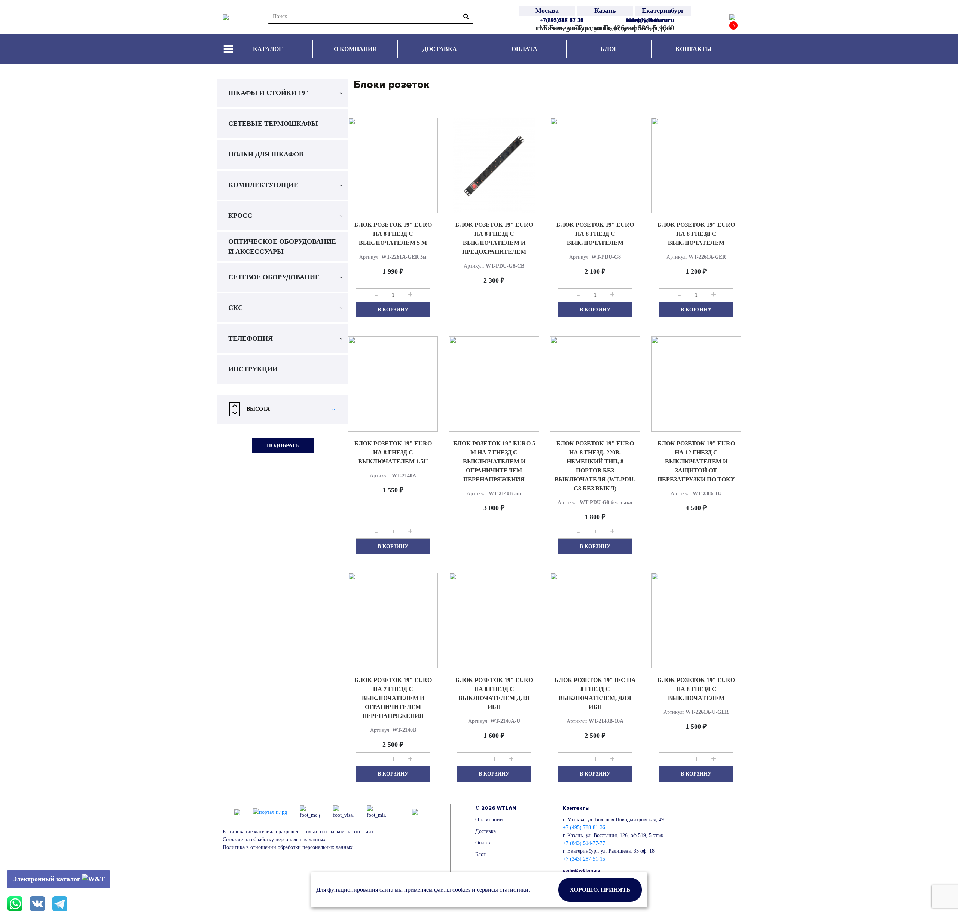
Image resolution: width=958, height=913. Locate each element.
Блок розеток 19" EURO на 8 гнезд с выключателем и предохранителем (494, 238)
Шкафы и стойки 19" (268, 93)
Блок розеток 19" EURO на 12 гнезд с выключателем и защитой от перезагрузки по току (696, 461)
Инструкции (253, 369)
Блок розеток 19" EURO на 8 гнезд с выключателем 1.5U (393, 452)
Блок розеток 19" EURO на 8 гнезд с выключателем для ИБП (494, 693)
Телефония (250, 338)
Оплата (524, 49)
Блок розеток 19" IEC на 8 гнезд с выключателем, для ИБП (595, 693)
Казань (605, 10)
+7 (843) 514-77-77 (584, 843)
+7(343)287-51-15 (561, 20)
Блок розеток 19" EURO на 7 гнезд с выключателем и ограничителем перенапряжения (393, 698)
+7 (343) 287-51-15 (584, 859)
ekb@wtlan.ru (647, 20)
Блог (609, 49)
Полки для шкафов (265, 154)
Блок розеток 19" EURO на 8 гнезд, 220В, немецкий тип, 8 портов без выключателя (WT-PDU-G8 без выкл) (595, 466)
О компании (355, 49)
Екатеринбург (663, 10)
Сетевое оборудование (274, 277)
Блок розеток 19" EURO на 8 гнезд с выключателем (595, 234)
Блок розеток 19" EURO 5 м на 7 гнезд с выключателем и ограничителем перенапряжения (494, 461)
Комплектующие (263, 185)
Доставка (439, 49)
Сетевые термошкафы (273, 123)
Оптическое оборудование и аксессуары (282, 246)
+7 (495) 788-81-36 (584, 827)
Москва (547, 10)
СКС (235, 307)
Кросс (240, 215)
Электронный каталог (47, 879)
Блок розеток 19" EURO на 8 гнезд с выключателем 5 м (393, 234)
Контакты (693, 49)
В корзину (393, 310)
